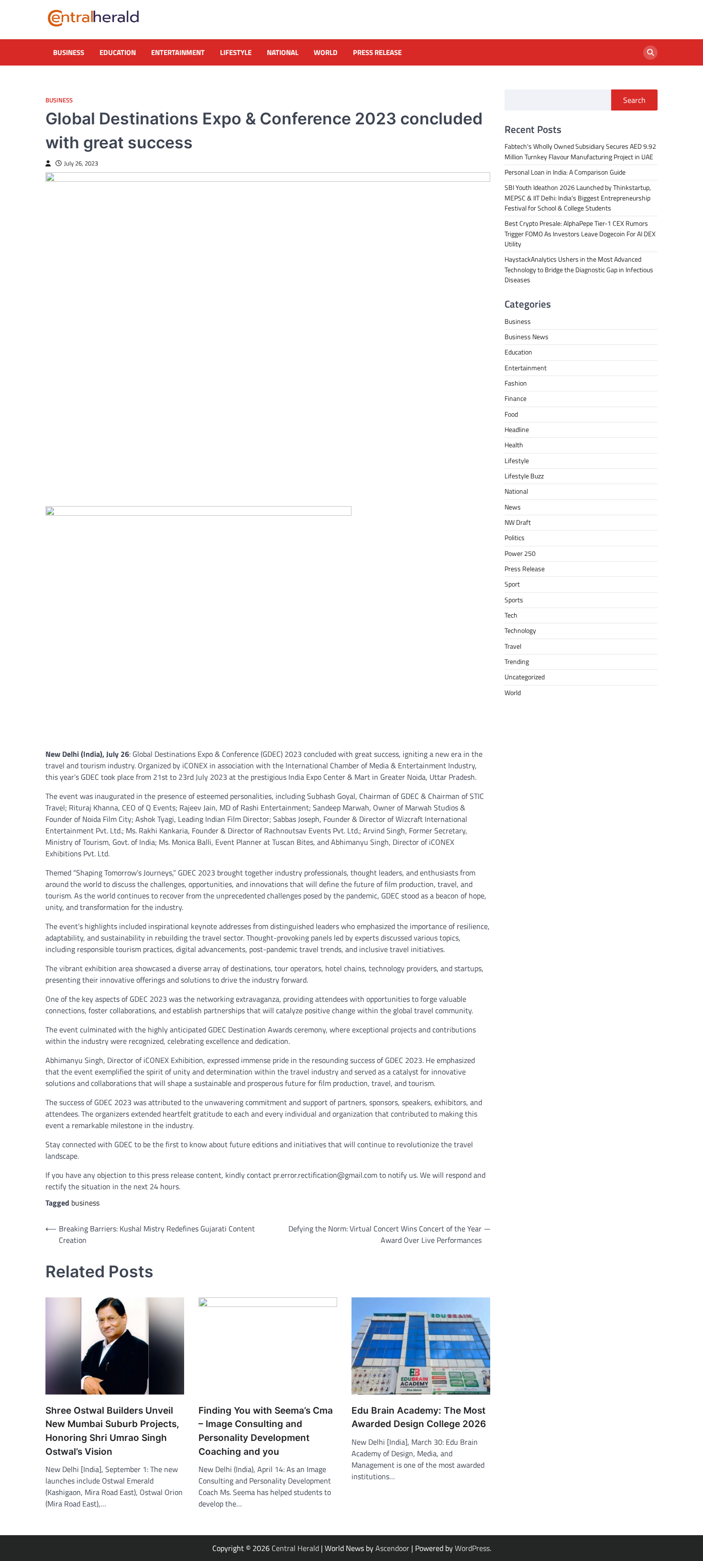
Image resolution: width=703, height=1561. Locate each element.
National (282, 52)
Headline (517, 429)
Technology (520, 631)
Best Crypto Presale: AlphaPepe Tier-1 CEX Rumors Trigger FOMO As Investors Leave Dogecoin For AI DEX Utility (580, 234)
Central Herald (295, 1548)
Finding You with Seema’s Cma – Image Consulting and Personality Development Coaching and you (265, 1431)
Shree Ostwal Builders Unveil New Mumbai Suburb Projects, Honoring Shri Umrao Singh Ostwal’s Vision (112, 1431)
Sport (512, 584)
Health (514, 445)
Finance (516, 399)
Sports (514, 600)
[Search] (650, 52)
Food (511, 414)
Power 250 (520, 553)
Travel (513, 646)
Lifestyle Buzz (524, 476)
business (85, 1202)
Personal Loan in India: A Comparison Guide (566, 172)
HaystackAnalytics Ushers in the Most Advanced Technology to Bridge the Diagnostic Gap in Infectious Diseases (579, 270)
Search (634, 100)
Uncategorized (525, 677)
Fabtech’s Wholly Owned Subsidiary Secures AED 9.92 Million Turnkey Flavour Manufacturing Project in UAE (580, 152)
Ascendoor (392, 1548)
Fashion (516, 383)
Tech (511, 615)
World (326, 52)
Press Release (377, 52)
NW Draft (518, 522)
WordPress (472, 1548)
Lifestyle (236, 52)
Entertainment (178, 52)
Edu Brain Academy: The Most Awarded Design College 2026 (419, 1417)
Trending (517, 662)
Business (68, 52)
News (513, 507)
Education (117, 52)
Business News (527, 337)
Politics (515, 538)
